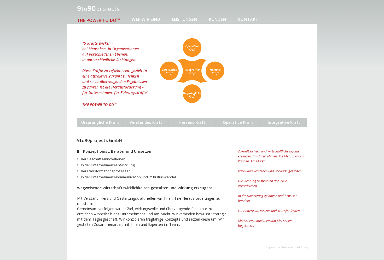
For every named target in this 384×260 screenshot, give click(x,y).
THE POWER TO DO (98, 20)
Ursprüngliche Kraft (100, 122)
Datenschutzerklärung (295, 247)
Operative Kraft (238, 122)
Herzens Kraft (192, 122)
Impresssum (273, 247)
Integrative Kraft (284, 122)
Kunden (217, 19)
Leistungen (184, 19)
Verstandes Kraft (146, 122)
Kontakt (248, 19)
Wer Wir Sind (146, 19)
